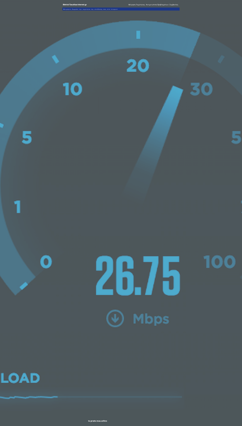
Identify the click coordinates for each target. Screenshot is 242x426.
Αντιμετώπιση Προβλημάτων (157, 4)
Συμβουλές (173, 4)
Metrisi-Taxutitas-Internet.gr (75, 4)
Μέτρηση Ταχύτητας (136, 4)
